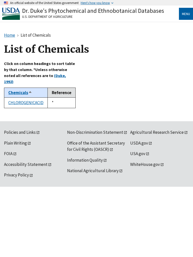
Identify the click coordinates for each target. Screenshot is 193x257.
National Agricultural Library (93, 170)
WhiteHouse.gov (145, 164)
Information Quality (85, 160)
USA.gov (137, 153)
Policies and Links (20, 132)
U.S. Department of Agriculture (47, 16)
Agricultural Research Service (157, 132)
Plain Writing (15, 143)
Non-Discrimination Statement (95, 132)
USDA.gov (139, 143)
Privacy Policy (16, 175)
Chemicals (20, 92)
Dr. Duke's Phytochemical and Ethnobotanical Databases (93, 10)
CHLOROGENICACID (25, 102)
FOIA (8, 153)
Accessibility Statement (25, 164)
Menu (186, 14)
